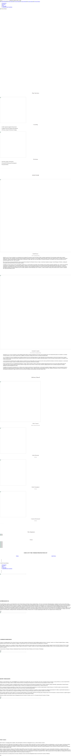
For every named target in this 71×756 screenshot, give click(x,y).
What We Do (4, 564)
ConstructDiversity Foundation (7, 568)
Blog (3, 566)
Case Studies (4, 567)
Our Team (3, 565)
